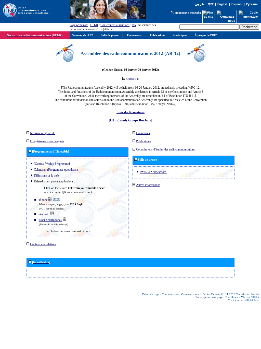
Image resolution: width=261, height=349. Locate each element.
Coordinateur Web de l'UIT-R (242, 297)
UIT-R (94, 25)
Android (44, 214)
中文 (211, 4)
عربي (199, 3)
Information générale (42, 133)
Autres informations (148, 185)
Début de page (150, 294)
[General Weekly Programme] (52, 164)
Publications (143, 141)
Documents (143, 133)
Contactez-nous (190, 294)
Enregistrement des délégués (47, 141)
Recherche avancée (188, 12)
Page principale (79, 25)
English (222, 4)
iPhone (43, 200)
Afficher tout (132, 79)
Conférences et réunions (114, 25)
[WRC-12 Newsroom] (153, 172)
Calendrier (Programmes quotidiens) (56, 169)
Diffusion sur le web (46, 175)
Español (236, 4)
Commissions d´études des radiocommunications (165, 149)
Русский (252, 4)
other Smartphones (50, 220)
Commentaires (170, 294)
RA (134, 25)
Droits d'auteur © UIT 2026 (219, 294)
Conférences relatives (43, 244)
